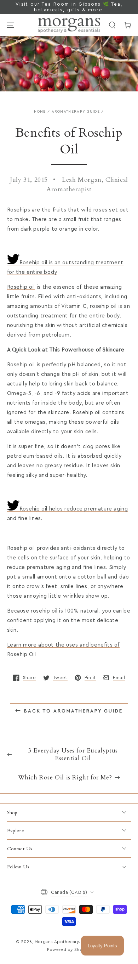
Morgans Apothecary (57, 942)
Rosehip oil (21, 287)
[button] (112, 25)
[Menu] (10, 25)
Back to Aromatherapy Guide (73, 711)
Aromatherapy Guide (76, 111)
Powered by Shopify (69, 949)
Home (40, 111)
